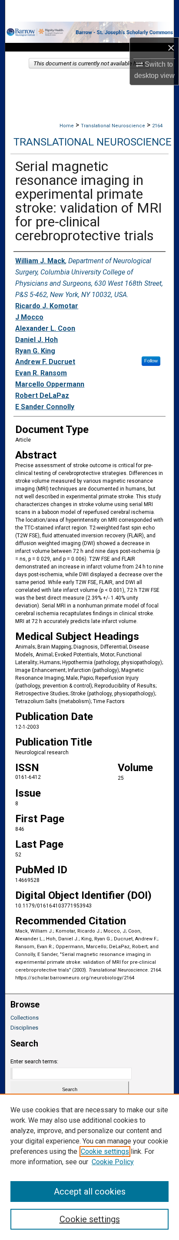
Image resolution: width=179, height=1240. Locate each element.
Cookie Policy (113, 1162)
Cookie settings (105, 1151)
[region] (89, 1167)
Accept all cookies (90, 1191)
